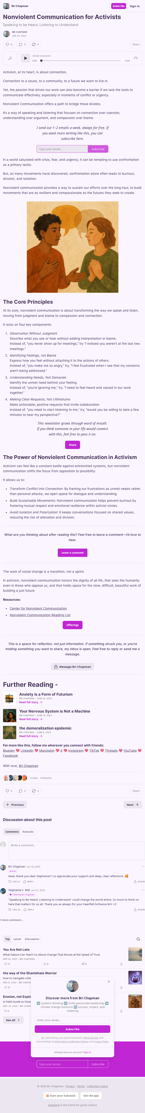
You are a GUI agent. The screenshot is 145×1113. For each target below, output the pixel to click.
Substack (53, 1105)
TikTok (94, 750)
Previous (17, 805)
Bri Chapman (19, 32)
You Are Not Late (16, 949)
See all (10, 1020)
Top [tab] (7, 939)
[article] (72, 956)
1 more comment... (11, 920)
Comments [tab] (12, 831)
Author (13, 871)
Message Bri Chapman (75, 667)
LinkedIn (27, 750)
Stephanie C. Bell (19, 890)
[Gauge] (136, 58)
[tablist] (19, 832)
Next (130, 805)
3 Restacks (46, 778)
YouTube (130, 750)
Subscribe (119, 6)
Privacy (70, 1086)
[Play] (25, 58)
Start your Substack (63, 1095)
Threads (111, 750)
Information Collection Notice (71, 1041)
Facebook (10, 756)
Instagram (75, 750)
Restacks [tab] (27, 831)
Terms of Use (90, 1037)
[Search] (138, 939)
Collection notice (97, 1086)
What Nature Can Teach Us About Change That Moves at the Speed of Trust (51, 954)
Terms (81, 1086)
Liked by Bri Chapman (23, 894)
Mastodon (47, 750)
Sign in (135, 6)
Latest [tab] (17, 939)
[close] (109, 982)
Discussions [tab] (32, 939)
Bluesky (9, 750)
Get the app (91, 1095)
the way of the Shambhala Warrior (30, 973)
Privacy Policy (101, 1041)
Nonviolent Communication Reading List (40, 615)
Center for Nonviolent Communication (38, 608)
